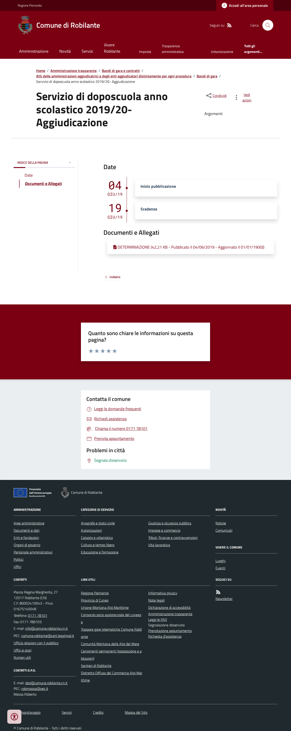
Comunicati (224, 530)
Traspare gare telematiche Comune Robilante (111, 633)
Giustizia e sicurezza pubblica (169, 523)
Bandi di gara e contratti (121, 70)
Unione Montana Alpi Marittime (105, 607)
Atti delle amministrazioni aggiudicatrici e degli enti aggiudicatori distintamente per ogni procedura (113, 76)
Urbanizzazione (222, 51)
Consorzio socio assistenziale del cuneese (111, 618)
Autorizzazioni (91, 530)
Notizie (221, 523)
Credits (98, 712)
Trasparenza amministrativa (173, 48)
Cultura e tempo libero (97, 545)
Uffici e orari (22, 650)
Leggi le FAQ (157, 619)
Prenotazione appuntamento (170, 630)
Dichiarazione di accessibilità (169, 607)
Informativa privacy (162, 593)
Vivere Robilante (112, 48)
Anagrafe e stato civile (98, 523)
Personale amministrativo (33, 552)
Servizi (87, 51)
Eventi (220, 568)
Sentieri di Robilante (96, 665)
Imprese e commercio (164, 530)
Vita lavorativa (159, 545)
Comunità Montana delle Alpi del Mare (110, 644)
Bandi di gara (207, 76)
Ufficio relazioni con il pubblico (36, 643)
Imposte (145, 51)
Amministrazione (33, 51)
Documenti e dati (26, 530)
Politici (18, 559)
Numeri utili (22, 657)
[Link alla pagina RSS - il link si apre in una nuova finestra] (229, 25)
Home (40, 70)
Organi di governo (27, 545)
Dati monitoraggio (27, 712)
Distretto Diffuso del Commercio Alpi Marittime (111, 676)
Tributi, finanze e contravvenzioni (173, 537)
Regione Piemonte (30, 5)
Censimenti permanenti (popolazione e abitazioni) (111, 654)
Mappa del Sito (136, 712)
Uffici (17, 566)
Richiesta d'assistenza (164, 636)
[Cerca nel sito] (266, 25)
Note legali (156, 600)
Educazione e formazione (99, 552)
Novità (65, 51)
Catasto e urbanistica (97, 537)
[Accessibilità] (14, 716)
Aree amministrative (29, 523)
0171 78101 (37, 615)
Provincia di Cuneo (94, 600)
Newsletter (224, 598)
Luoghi (221, 560)
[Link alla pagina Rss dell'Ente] (218, 592)
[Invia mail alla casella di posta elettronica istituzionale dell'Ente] (46, 628)
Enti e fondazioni (26, 537)
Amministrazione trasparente (73, 70)
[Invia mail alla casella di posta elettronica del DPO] (46, 683)
